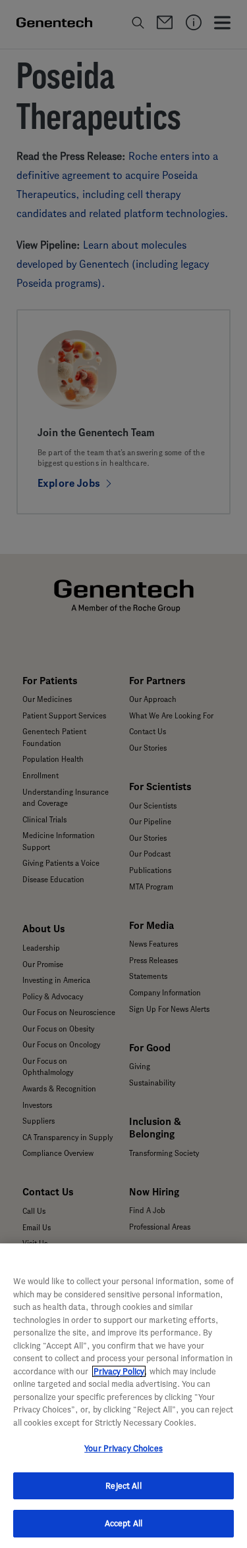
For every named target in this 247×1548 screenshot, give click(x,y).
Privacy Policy (119, 1371)
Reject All (123, 1486)
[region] (123, 1395)
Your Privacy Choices (123, 1448)
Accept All (123, 1523)
